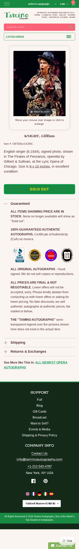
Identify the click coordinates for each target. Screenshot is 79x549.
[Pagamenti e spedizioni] (46, 495)
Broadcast (39, 417)
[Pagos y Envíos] (51, 495)
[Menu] (7, 4)
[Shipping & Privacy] (28, 495)
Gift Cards (39, 411)
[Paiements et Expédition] (34, 495)
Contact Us (39, 453)
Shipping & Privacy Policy (39, 435)
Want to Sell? (39, 423)
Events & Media (39, 429)
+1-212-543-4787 (39, 466)
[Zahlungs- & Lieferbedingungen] (40, 495)
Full (39, 399)
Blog (39, 405)
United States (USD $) (40, 503)
